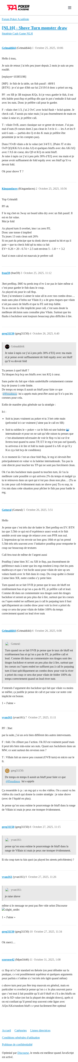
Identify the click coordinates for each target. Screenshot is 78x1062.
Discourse (23, 1052)
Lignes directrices (40, 1030)
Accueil (6, 1030)
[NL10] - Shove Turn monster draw (34, 27)
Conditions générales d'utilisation (21, 1037)
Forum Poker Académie (15, 19)
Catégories (21, 1030)
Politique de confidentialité (17, 1044)
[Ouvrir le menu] (69, 7)
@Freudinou (10, 393)
